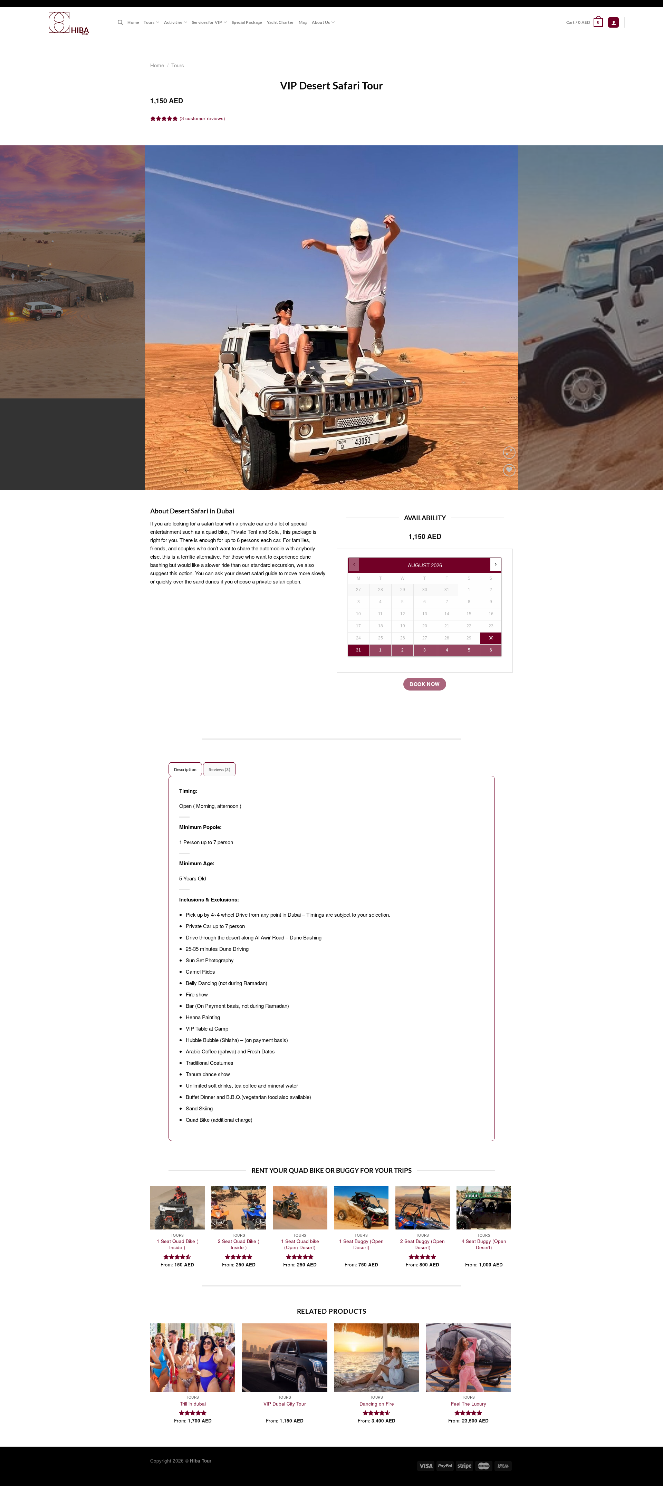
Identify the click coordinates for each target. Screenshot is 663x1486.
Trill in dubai (193, 1404)
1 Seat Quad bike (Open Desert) (300, 1244)
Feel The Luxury (468, 1404)
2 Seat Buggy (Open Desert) (422, 1244)
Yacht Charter (280, 22)
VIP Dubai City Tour (284, 1404)
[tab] (185, 769)
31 (358, 650)
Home (133, 22)
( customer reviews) (202, 118)
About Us (321, 22)
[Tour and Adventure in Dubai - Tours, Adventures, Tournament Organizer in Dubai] (72, 22)
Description (185, 769)
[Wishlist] (509, 470)
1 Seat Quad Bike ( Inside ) (177, 1244)
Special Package (247, 22)
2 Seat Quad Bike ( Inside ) (238, 1244)
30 (491, 638)
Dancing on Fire (376, 1404)
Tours (149, 22)
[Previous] (22, 317)
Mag (303, 22)
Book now (425, 684)
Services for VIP (207, 22)
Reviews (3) (219, 769)
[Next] (641, 317)
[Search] (120, 22)
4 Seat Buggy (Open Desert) (484, 1244)
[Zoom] (509, 452)
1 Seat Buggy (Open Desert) (361, 1244)
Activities (173, 22)
